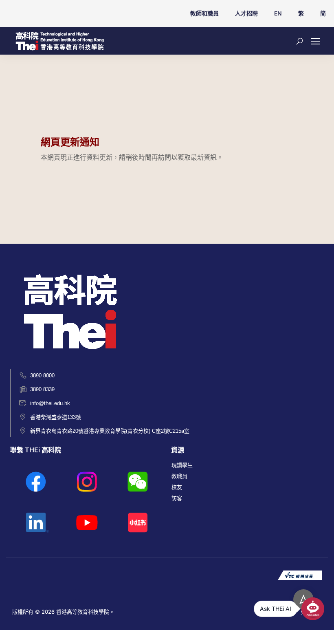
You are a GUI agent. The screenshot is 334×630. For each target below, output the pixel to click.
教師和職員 (204, 13)
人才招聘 (246, 13)
